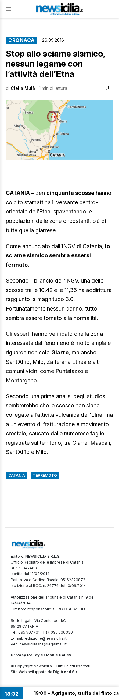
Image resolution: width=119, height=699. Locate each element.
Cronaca (21, 40)
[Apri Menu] (8, 9)
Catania (16, 475)
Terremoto (45, 475)
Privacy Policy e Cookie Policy (41, 654)
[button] (59, 130)
